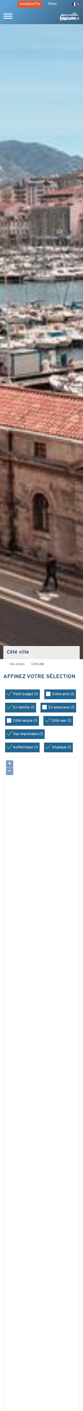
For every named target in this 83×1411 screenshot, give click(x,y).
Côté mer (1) (61, 721)
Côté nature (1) (25, 721)
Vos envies (17, 664)
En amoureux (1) (61, 707)
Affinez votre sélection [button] (39, 677)
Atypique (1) (61, 747)
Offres (52, 4)
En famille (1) (23, 707)
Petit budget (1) (25, 694)
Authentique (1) (25, 747)
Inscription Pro (29, 4)
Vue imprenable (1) (28, 734)
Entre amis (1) (63, 694)
